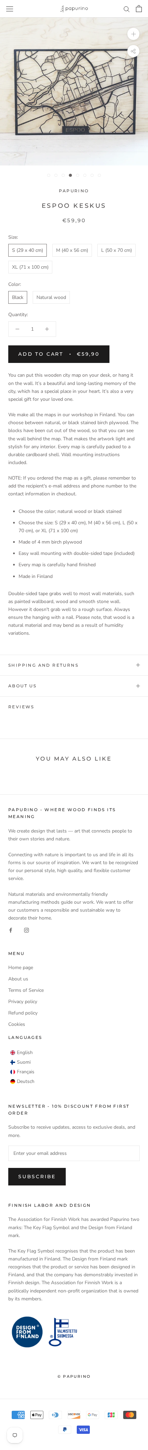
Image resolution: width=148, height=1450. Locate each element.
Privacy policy (22, 1001)
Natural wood (51, 297)
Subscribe (37, 1176)
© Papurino (74, 1376)
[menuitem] (21, 1052)
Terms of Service (26, 990)
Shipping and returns (43, 665)
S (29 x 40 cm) (27, 250)
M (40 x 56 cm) (72, 250)
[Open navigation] (9, 8)
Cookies (16, 1024)
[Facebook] (10, 930)
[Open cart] (139, 8)
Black (17, 297)
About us (22, 685)
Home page (20, 967)
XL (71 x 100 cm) (30, 267)
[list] (22, 1067)
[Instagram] (26, 930)
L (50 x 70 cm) (116, 250)
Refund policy (23, 1013)
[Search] (127, 9)
